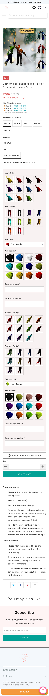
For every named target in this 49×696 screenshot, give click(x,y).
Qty (4, 461)
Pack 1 (7, 123)
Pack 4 (37, 123)
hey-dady (14, 682)
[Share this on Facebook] (20, 585)
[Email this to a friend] (35, 585)
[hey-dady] (6, 7)
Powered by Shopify (20, 685)
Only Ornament (11, 155)
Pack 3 (27, 123)
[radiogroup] (24, 188)
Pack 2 (17, 123)
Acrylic (8, 143)
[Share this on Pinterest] (28, 585)
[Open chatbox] (43, 690)
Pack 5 (7, 131)
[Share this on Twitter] (13, 585)
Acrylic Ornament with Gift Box (19, 163)
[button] (24, 173)
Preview (24, 691)
